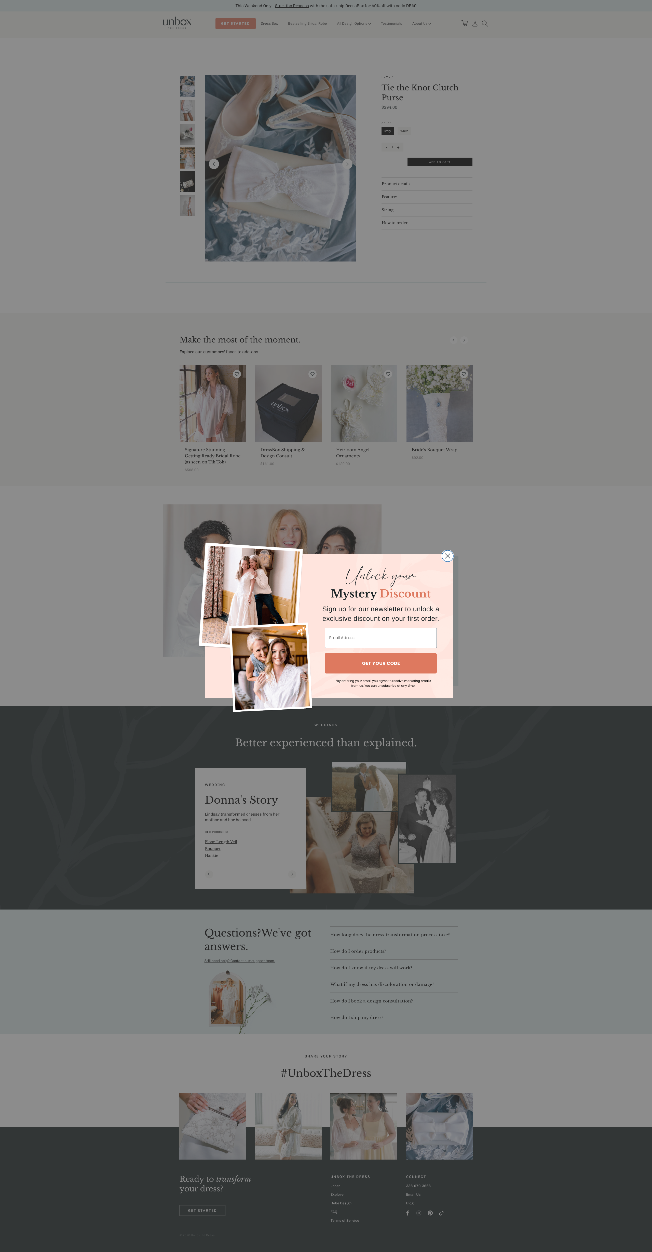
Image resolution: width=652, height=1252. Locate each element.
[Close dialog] (447, 556)
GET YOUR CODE (381, 663)
